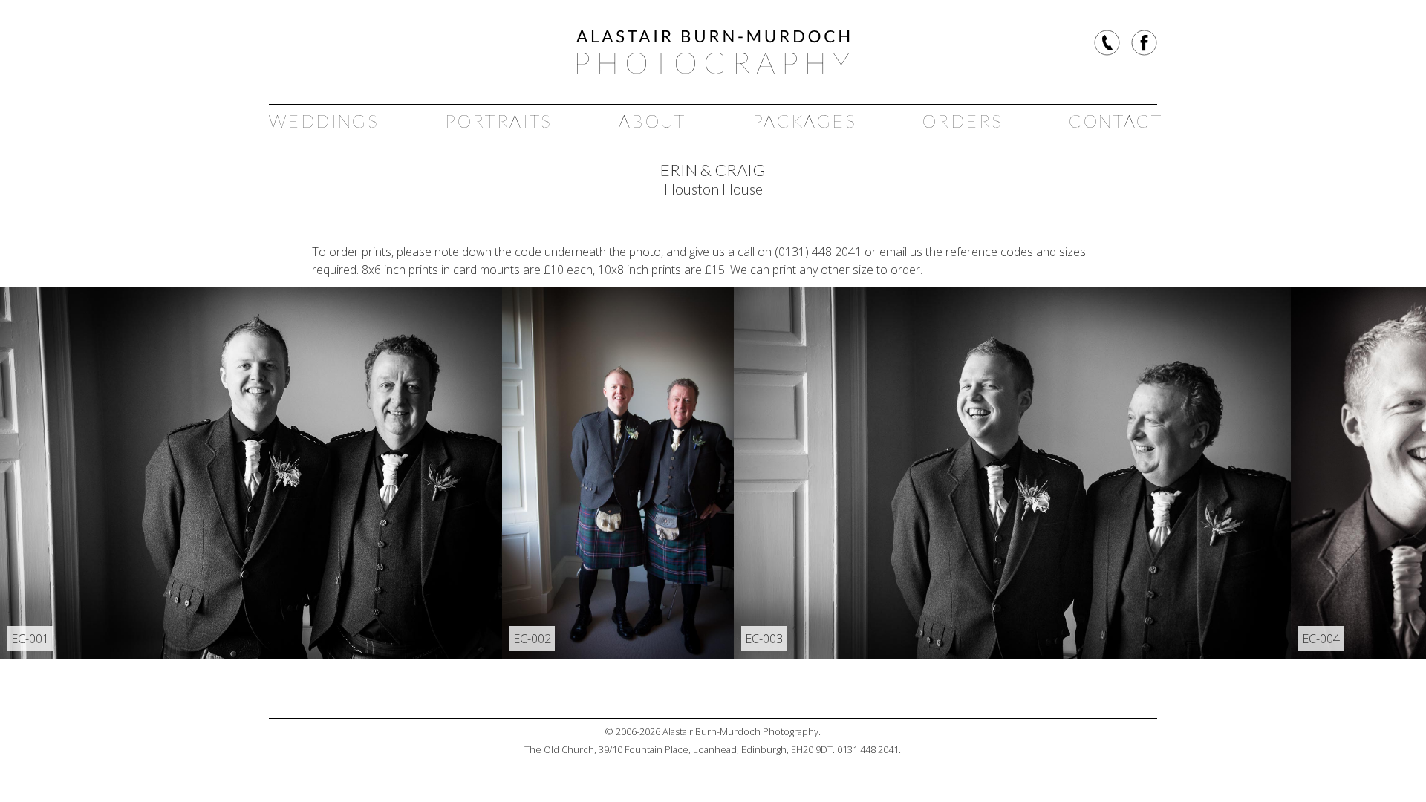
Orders (962, 120)
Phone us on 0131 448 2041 (1107, 43)
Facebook (1144, 43)
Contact (1115, 120)
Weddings (324, 120)
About (652, 120)
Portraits (499, 120)
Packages (804, 120)
